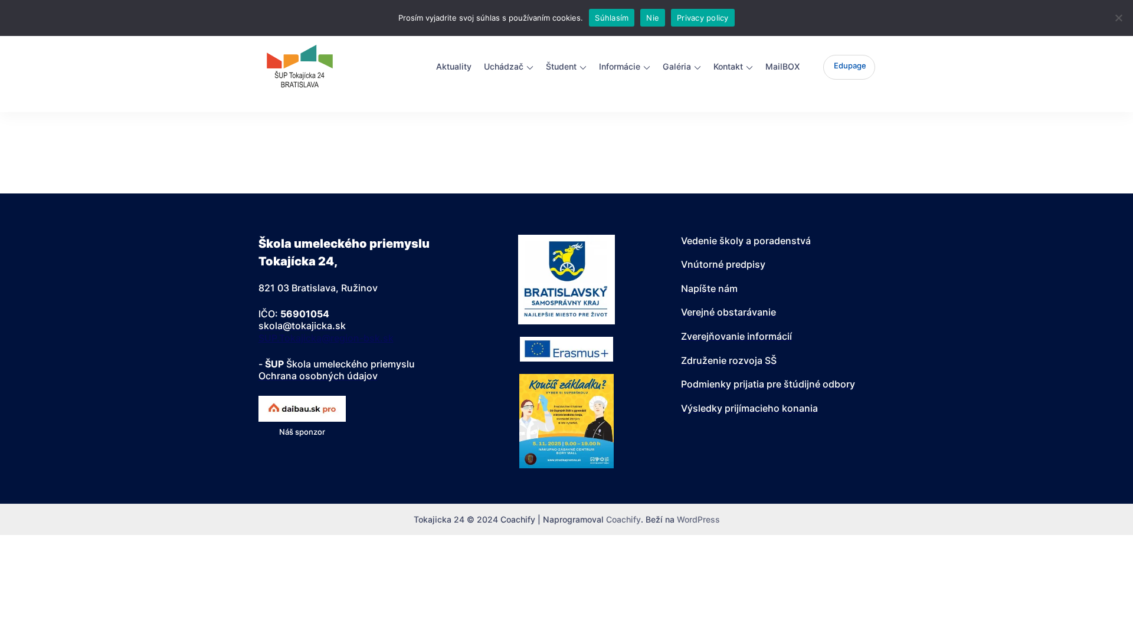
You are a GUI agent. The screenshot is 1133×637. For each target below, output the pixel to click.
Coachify (623, 519)
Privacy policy (703, 17)
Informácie (619, 66)
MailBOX (782, 66)
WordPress (698, 519)
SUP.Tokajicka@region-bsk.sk (326, 338)
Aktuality (453, 66)
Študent (561, 66)
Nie (652, 17)
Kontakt (728, 66)
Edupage (850, 65)
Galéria (677, 66)
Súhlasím (611, 17)
